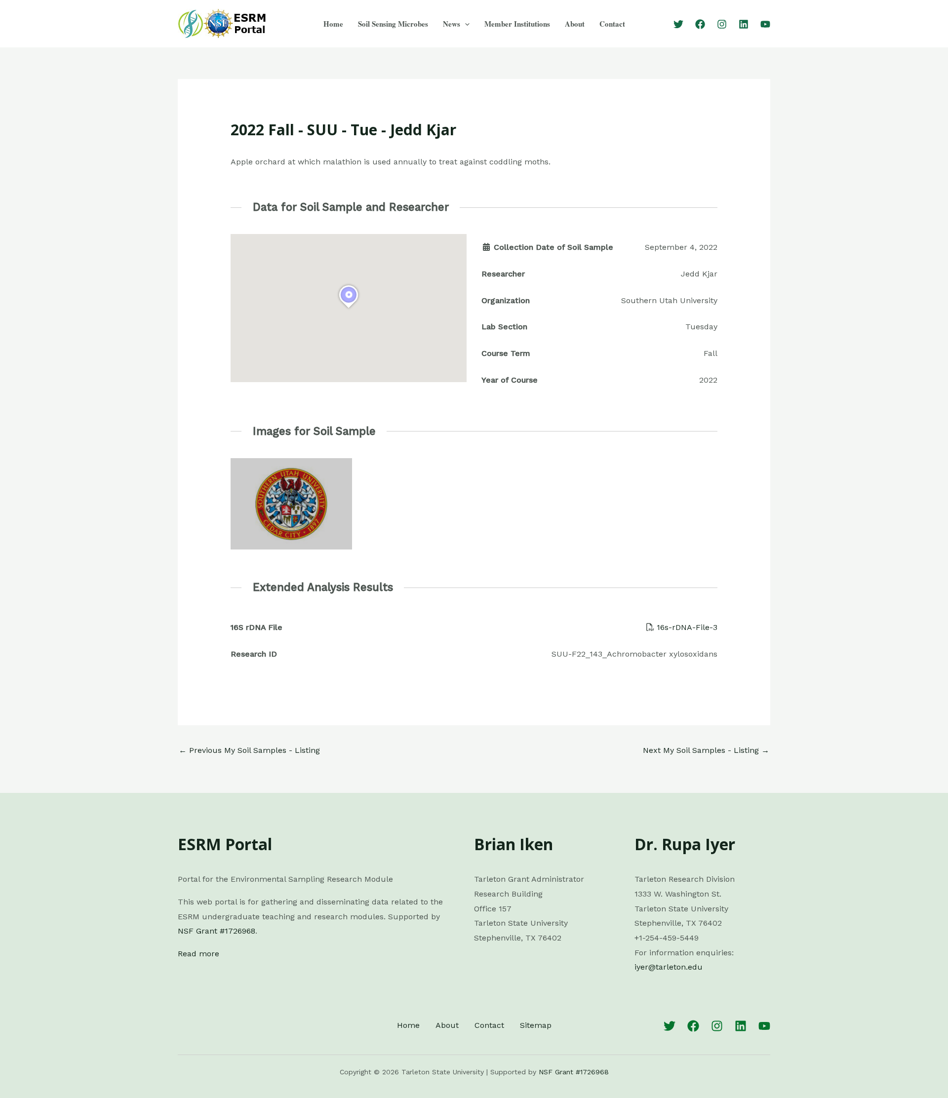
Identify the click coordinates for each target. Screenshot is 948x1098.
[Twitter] (678, 24)
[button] (465, 23)
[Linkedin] (744, 24)
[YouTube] (765, 24)
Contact (612, 23)
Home (333, 23)
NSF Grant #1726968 (216, 931)
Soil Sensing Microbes (393, 23)
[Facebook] (700, 24)
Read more (198, 953)
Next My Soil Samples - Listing (706, 750)
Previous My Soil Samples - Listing (249, 750)
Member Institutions (517, 23)
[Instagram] (722, 24)
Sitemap (536, 1025)
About (575, 23)
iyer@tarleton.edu (668, 967)
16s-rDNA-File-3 (687, 627)
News (451, 23)
